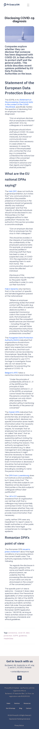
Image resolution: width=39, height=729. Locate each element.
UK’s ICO (13, 496)
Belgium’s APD (11, 373)
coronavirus (12, 633)
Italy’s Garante (11, 289)
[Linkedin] (19, 678)
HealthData (8, 639)
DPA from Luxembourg (19, 476)
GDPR (15, 636)
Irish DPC (13, 191)
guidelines (23, 636)
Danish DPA (14, 412)
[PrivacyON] (12, 4)
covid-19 (21, 633)
